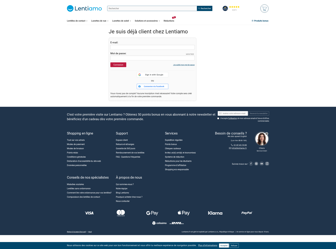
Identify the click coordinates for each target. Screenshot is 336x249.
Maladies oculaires (75, 184)
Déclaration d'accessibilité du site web (84, 161)
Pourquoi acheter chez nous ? (129, 196)
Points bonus (171, 144)
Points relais (72, 152)
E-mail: (114, 42)
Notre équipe (121, 188)
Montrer (190, 54)
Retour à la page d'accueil (76, 231)
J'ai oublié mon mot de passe (184, 65)
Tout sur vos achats (76, 140)
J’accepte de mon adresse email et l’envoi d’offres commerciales (244, 119)
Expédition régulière (173, 140)
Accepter (224, 245)
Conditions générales (76, 156)
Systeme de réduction (174, 156)
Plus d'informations (207, 245)
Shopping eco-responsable (177, 169)
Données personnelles (77, 165)
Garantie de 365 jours (125, 148)
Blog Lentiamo (122, 192)
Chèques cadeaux (173, 148)
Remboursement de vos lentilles (130, 152)
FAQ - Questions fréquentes (128, 156)
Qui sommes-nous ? (125, 184)
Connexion (118, 64)
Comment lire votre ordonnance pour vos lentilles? (89, 192)
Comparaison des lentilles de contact (83, 196)
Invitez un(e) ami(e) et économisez (180, 152)
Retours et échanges (125, 144)
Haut (90, 231)
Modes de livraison (75, 148)
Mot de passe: (118, 53)
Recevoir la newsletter (259, 113)
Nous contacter (123, 201)
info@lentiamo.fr (239, 148)
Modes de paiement (76, 144)
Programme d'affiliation (175, 165)
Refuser (234, 245)
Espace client (122, 140)
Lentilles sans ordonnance (78, 188)
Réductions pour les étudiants (178, 161)
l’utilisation (232, 118)
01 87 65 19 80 (240, 145)
